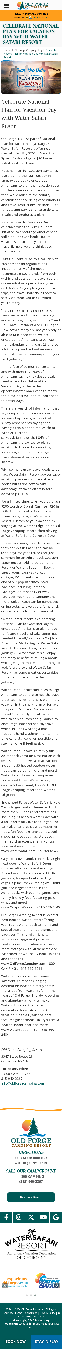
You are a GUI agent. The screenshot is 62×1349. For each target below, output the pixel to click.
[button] (27, 1295)
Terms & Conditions (26, 1313)
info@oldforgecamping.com (22, 1083)
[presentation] (5, 1285)
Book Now (15, 1341)
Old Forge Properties (33, 1309)
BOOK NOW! (41, 17)
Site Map (39, 1316)
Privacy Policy (47, 1313)
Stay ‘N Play (46, 1341)
